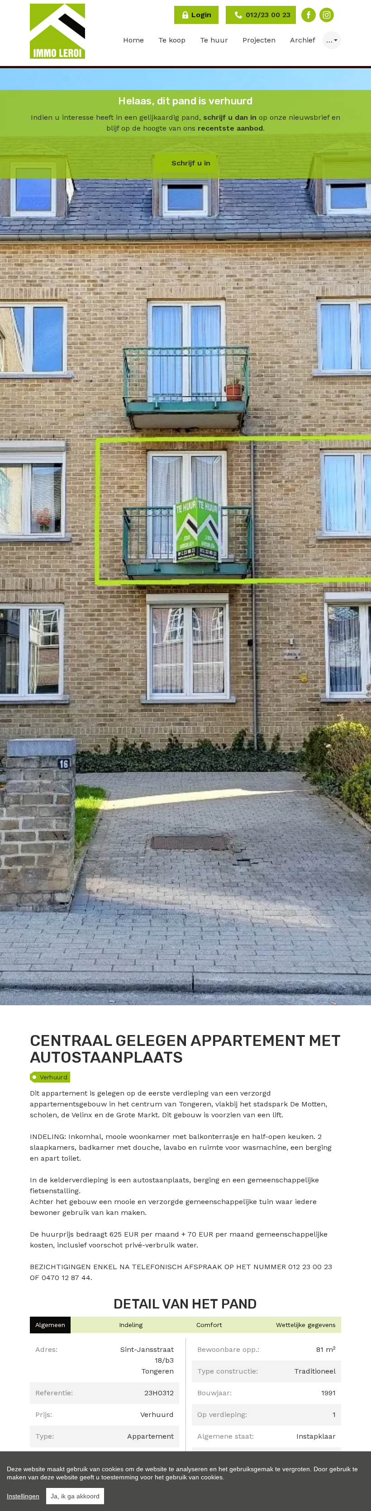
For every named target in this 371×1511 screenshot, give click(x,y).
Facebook (308, 15)
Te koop (172, 40)
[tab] (50, 1325)
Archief (302, 40)
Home (133, 40)
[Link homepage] (57, 31)
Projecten (259, 40)
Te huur (214, 40)
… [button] (329, 40)
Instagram (326, 15)
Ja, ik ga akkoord (75, 1496)
